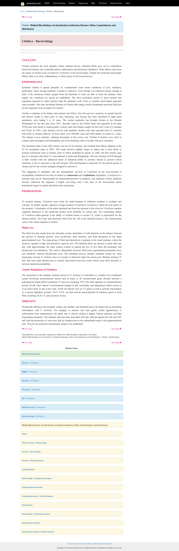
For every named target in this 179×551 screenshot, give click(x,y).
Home (22, 11)
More (128, 3)
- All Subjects (30, 363)
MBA (93, 3)
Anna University (59, 3)
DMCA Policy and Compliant (102, 544)
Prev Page (28, 17)
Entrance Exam (116, 3)
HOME (46, 3)
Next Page (115, 17)
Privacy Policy (72, 544)
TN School (103, 3)
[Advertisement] (143, 46)
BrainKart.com (34, 3)
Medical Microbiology (36, 11)
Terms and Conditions (85, 544)
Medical (72, 3)
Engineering (83, 3)
